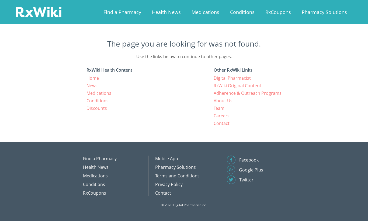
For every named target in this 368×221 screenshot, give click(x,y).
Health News (166, 12)
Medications (205, 12)
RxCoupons (278, 12)
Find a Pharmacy (122, 12)
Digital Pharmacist (232, 78)
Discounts (96, 108)
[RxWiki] (38, 11)
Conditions (242, 12)
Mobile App (166, 159)
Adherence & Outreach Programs (248, 93)
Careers (222, 116)
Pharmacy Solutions (324, 12)
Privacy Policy (169, 184)
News (92, 86)
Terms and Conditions (177, 176)
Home (92, 78)
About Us (223, 101)
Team (219, 108)
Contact (222, 123)
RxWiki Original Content (237, 86)
